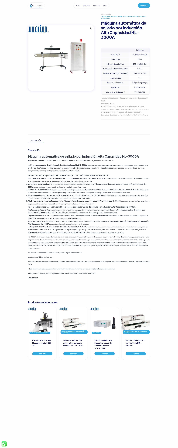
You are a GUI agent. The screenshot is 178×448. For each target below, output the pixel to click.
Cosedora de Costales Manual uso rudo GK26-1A (42, 343)
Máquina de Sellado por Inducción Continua (128, 16)
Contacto (144, 5)
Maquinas (86, 5)
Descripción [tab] (35, 140)
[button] (91, 28)
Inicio (78, 5)
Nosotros (96, 5)
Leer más (42, 354)
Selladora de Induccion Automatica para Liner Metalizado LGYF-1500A (73, 343)
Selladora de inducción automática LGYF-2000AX (135, 343)
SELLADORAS (105, 18)
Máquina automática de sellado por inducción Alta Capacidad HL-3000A (83, 156)
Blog (105, 5)
